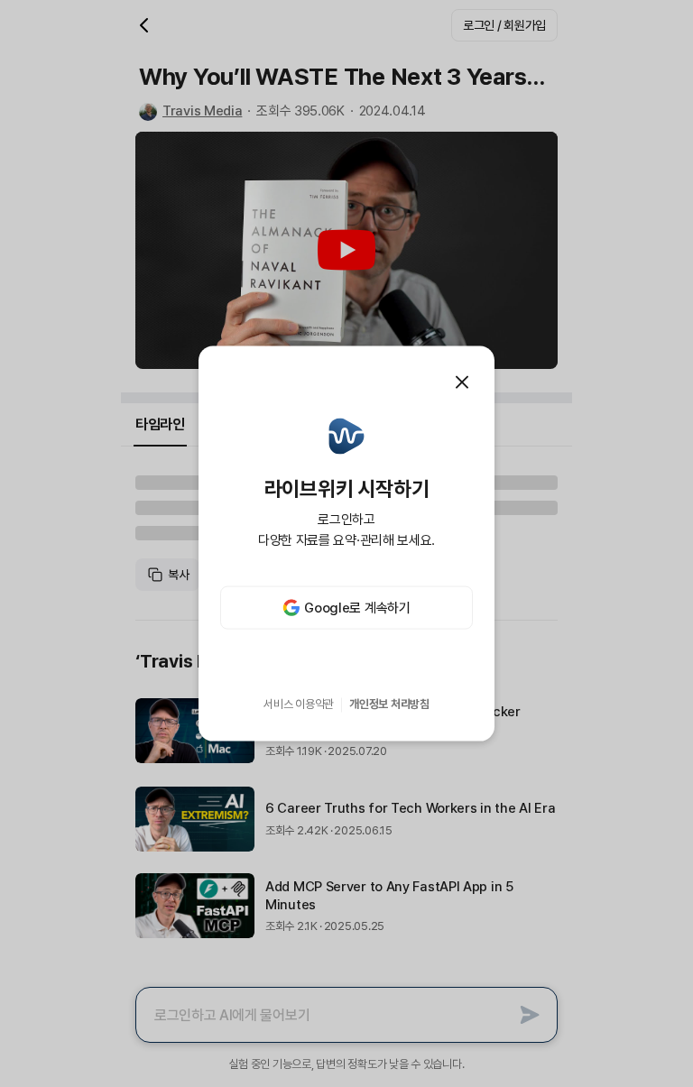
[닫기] (462, 382)
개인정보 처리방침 (389, 704)
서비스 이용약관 (298, 704)
